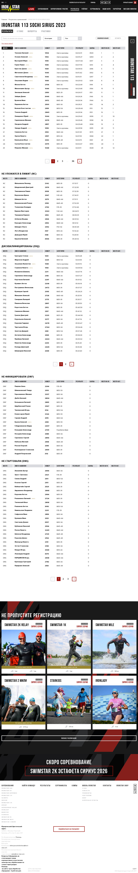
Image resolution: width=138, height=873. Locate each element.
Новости (86, 790)
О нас (84, 788)
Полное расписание (69, 738)
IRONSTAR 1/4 (7, 795)
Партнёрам (117, 9)
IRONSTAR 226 (7, 788)
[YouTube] (105, 2)
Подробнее (23, 654)
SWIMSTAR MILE (8, 819)
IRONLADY (5, 810)
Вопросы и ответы (90, 800)
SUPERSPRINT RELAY (9, 807)
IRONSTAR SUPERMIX (9, 793)
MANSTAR (5, 812)
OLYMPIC (5, 798)
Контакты (107, 785)
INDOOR (4, 800)
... (67, 161)
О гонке (20, 31)
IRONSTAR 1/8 (7, 802)
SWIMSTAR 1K (7, 817)
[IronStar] (10, 8)
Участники (45, 31)
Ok (82, 829)
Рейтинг (85, 9)
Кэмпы (74, 785)
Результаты (75, 9)
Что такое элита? (7, 43)
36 (73, 161)
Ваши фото (107, 9)
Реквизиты (86, 793)
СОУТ (134, 869)
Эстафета (118, 38)
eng (3, 2)
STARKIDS (5, 814)
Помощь (93, 2)
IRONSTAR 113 (7, 790)
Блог (84, 798)
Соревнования (43, 9)
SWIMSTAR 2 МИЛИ (9, 822)
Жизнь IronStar (89, 785)
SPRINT (4, 805)
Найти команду (28, 785)
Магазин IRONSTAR (130, 9)
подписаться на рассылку (77, 2)
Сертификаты (95, 9)
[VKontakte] (102, 2)
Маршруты (32, 31)
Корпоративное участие (59, 9)
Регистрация (23, 645)
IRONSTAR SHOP (122, 785)
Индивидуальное (103, 38)
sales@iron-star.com (17, 854)
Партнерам (86, 795)
